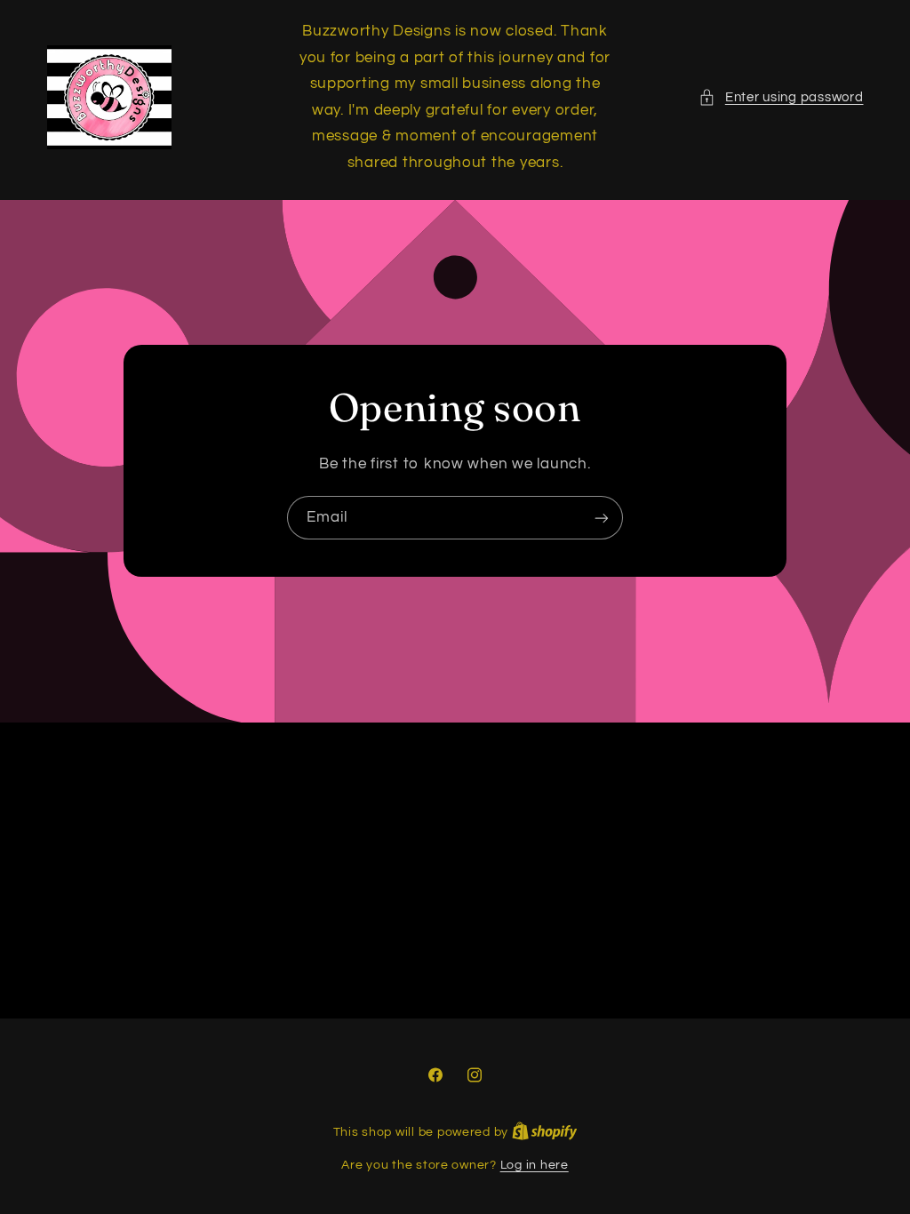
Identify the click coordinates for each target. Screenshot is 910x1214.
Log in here (534, 1165)
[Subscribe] (601, 517)
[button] (780, 97)
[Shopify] (545, 1132)
